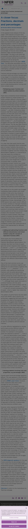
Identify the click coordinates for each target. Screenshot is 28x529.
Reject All (14, 522)
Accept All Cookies (14, 526)
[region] (14, 517)
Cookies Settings (13, 517)
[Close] (26, 508)
